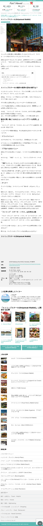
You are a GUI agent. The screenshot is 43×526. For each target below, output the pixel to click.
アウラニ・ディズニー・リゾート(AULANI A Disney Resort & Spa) (6, 335)
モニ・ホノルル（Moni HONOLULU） (22, 425)
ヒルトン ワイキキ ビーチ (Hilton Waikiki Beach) (15, 464)
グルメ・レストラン (21, 10)
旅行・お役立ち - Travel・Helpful (11, 496)
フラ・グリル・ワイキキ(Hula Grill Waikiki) (24, 417)
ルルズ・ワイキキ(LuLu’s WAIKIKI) (21, 358)
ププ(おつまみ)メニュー (8, 80)
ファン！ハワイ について (8, 520)
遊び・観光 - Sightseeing (8, 503)
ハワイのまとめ (36, 10)
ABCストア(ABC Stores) (18, 388)
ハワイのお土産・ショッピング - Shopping (13, 506)
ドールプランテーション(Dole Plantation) (13, 489)
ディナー (5, 81)
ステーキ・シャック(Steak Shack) (20, 318)
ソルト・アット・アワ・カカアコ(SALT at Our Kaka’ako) (35, 319)
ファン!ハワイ (15, 524)
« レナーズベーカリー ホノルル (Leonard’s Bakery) (10, 346)
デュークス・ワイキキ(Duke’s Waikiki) (22, 373)
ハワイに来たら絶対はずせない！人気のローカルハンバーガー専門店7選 (26, 433)
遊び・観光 (36, 6)
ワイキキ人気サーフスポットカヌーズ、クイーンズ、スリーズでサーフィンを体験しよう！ (21, 468)
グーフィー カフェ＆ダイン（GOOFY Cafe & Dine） (17, 472)
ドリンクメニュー (7, 78)
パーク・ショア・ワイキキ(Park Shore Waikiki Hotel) (16, 461)
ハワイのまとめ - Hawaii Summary (11, 513)
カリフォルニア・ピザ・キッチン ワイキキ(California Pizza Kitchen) (21, 335)
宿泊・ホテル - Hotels (7, 500)
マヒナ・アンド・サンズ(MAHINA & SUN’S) (35, 335)
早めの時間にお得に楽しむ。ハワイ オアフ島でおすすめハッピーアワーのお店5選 (26, 396)
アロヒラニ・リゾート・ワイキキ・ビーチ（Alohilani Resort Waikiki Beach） (21, 484)
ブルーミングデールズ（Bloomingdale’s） (13, 476)
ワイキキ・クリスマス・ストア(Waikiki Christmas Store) (26, 440)
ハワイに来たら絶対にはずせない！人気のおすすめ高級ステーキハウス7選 (26, 366)
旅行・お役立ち (7, 6)
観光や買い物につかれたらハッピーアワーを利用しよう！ (16, 77)
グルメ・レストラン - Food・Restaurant (13, 510)
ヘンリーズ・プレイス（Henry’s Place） (6, 318)
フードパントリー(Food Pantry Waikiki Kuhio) (24, 402)
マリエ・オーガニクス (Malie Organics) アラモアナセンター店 (26, 411)
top (40, 523)
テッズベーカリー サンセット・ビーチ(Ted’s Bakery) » (32, 346)
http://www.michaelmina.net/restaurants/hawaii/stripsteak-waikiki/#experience (25, 264)
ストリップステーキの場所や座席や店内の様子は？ (14, 75)
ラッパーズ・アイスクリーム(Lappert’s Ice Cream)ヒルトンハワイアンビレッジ (26, 381)
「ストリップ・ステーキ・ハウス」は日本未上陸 (14, 83)
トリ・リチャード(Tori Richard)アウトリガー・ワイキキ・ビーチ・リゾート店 (21, 480)
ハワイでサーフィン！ (7, 454)
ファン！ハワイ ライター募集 (9, 517)
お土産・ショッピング (7, 10)
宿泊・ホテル (21, 6)
